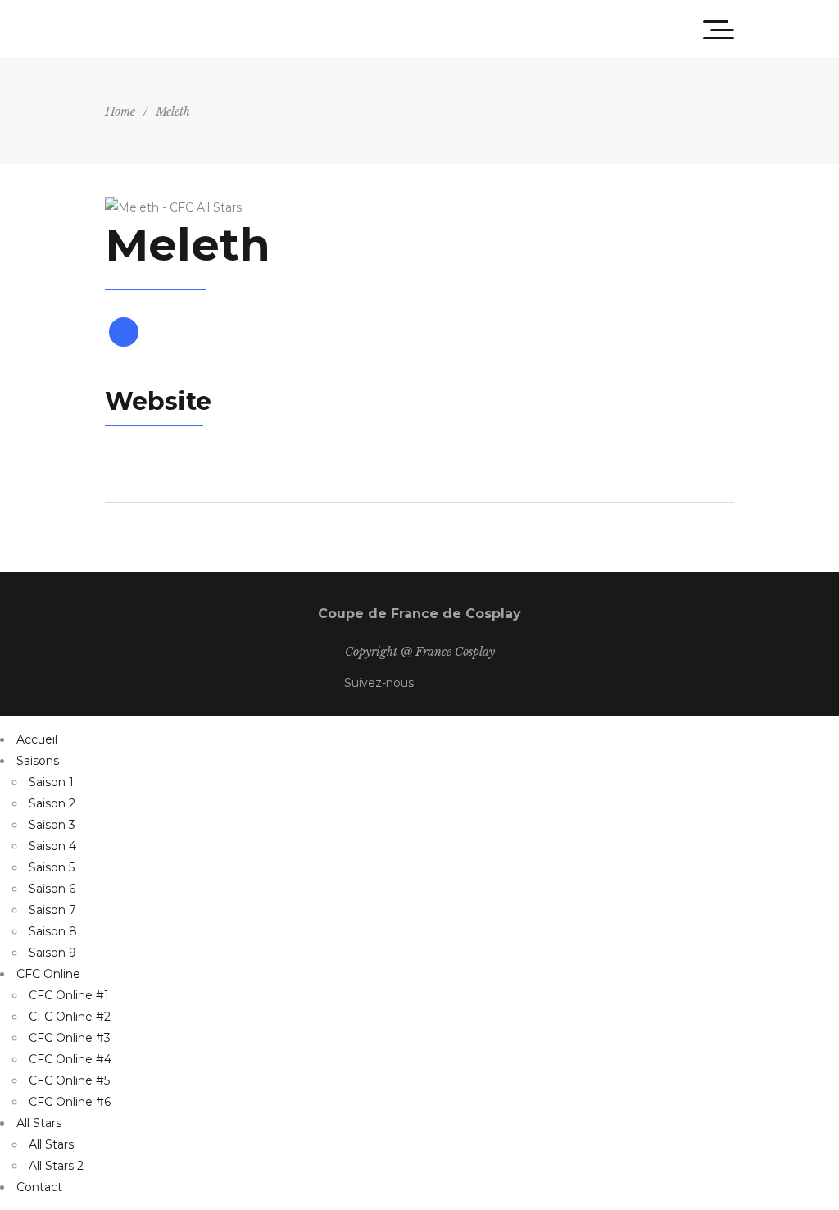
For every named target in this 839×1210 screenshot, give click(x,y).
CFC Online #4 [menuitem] (70, 1059)
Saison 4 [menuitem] (52, 846)
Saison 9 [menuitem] (52, 952)
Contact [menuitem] (39, 1187)
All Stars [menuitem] (38, 1123)
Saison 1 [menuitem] (51, 782)
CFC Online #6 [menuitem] (70, 1101)
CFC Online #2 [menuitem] (70, 1016)
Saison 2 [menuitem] (52, 803)
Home (120, 111)
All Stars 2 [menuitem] (56, 1165)
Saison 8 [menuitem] (53, 931)
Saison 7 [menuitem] (52, 910)
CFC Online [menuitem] (48, 974)
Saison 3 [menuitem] (52, 824)
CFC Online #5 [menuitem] (69, 1080)
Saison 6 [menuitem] (52, 888)
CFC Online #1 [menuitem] (69, 995)
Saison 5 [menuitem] (52, 867)
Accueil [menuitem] (36, 739)
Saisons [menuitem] (37, 760)
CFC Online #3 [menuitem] (70, 1037)
